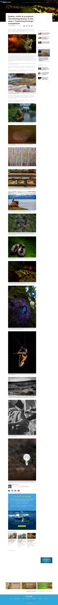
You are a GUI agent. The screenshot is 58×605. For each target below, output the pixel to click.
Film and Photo (18, 7)
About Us (43, 2)
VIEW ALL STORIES (48, 81)
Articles (35, 2)
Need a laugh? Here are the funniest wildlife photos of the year (12, 540)
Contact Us (47, 2)
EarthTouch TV (39, 2)
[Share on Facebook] (9, 490)
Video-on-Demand (27, 2)
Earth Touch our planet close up (5, 1)
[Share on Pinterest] (19, 490)
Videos (32, 2)
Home (23, 2)
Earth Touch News (12, 25)
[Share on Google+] (15, 490)
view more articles (12, 550)
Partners (26, 600)
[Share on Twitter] (12, 490)
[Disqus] (23, 568)
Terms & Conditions (32, 600)
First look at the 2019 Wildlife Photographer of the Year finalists (31, 540)
